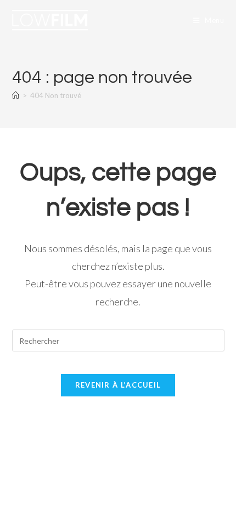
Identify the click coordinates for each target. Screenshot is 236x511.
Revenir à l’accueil (118, 385)
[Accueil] (15, 95)
